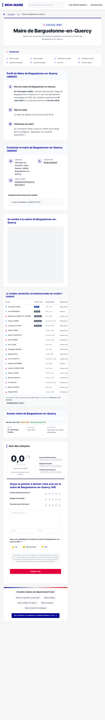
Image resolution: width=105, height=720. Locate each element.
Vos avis (59, 62)
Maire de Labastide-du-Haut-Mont (27, 598)
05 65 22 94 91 (50, 163)
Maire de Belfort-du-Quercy (27, 603)
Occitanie (11, 14)
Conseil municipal (38, 62)
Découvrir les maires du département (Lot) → (35, 615)
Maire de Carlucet (47, 603)
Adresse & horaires (14, 62)
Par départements (78, 5)
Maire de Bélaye (49, 598)
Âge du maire (37, 58)
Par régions (97, 5)
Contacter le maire (86, 58)
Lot (18, 14)
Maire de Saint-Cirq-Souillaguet (35, 608)
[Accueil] (4, 14)
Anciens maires (85, 62)
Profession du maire (63, 58)
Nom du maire (13, 58)
